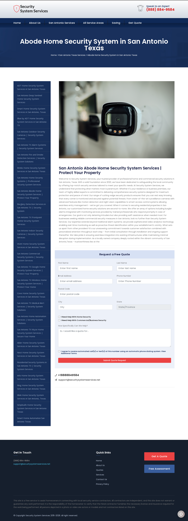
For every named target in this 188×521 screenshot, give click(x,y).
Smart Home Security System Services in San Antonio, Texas (31, 110)
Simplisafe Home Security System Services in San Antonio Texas (32, 408)
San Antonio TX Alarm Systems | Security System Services (31, 146)
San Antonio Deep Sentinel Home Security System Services (29, 99)
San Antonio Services (62, 23)
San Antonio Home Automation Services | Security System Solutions (31, 320)
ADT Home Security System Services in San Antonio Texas (31, 87)
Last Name (122, 263)
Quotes (99, 470)
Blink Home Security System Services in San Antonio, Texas (31, 397)
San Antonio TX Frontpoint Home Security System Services (29, 221)
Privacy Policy (102, 484)
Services (100, 474)
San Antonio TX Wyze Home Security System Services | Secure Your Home (30, 333)
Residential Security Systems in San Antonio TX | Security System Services (32, 366)
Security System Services (38, 515)
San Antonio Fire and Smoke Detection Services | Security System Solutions (31, 158)
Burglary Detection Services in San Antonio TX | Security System (31, 207)
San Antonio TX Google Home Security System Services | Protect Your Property (31, 270)
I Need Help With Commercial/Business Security (83, 320)
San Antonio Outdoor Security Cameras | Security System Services (31, 135)
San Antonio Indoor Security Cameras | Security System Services (30, 234)
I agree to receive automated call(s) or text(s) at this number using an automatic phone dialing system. (113, 352)
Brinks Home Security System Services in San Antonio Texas (31, 169)
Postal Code (64, 288)
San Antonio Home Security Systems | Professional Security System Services (30, 181)
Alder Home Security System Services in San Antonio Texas (31, 344)
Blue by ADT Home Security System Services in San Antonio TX (32, 122)
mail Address (64, 275)
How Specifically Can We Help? (73, 325)
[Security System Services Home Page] (30, 8)
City (60, 301)
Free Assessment (159, 468)
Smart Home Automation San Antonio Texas (31, 420)
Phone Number (124, 275)
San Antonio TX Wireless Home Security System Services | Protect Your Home (32, 283)
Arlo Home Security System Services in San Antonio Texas (31, 377)
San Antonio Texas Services (72, 55)
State (119, 301)
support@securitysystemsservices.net (79, 379)
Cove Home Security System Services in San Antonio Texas (31, 295)
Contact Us (101, 479)
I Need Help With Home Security (76, 317)
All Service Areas (93, 23)
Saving (116, 23)
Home (17, 23)
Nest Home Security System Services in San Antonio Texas (31, 354)
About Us (34, 23)
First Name (63, 263)
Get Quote (135, 23)
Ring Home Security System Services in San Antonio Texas (31, 387)
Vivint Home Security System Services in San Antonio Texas (31, 245)
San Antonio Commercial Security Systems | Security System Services (30, 257)
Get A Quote (159, 456)
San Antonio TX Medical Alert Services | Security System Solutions (30, 306)
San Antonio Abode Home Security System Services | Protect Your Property (30, 194)
